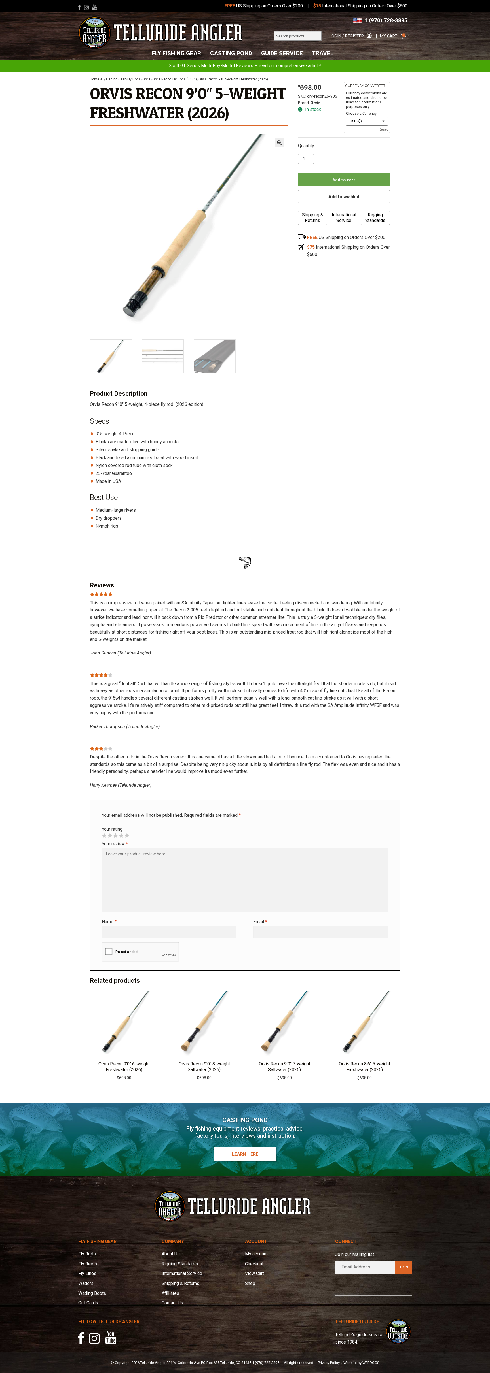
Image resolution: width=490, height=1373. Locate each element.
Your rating (112, 829)
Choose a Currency (361, 113)
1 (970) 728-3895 (385, 20)
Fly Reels (87, 1264)
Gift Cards (88, 1303)
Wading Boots (92, 1293)
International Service (344, 217)
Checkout (254, 1264)
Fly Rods (134, 79)
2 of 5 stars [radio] (109, 835)
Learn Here (245, 1154)
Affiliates (170, 1293)
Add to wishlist (344, 196)
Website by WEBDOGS (361, 1363)
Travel (322, 53)
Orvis (146, 79)
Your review (115, 844)
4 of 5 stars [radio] (121, 835)
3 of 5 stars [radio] (115, 835)
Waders (86, 1283)
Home (94, 79)
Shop (250, 1283)
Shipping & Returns (312, 217)
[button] (279, 142)
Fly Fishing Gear (176, 53)
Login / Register (347, 36)
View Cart (254, 1273)
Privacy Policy (329, 1363)
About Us (171, 1254)
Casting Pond (231, 53)
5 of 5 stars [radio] (126, 835)
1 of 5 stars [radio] (104, 835)
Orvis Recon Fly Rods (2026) (174, 79)
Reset (383, 129)
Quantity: (306, 145)
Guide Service (282, 53)
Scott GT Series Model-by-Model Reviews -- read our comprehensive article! (245, 65)
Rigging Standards (375, 217)
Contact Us (172, 1303)
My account (256, 1254)
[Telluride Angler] (160, 32)
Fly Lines (87, 1273)
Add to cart (344, 179)
